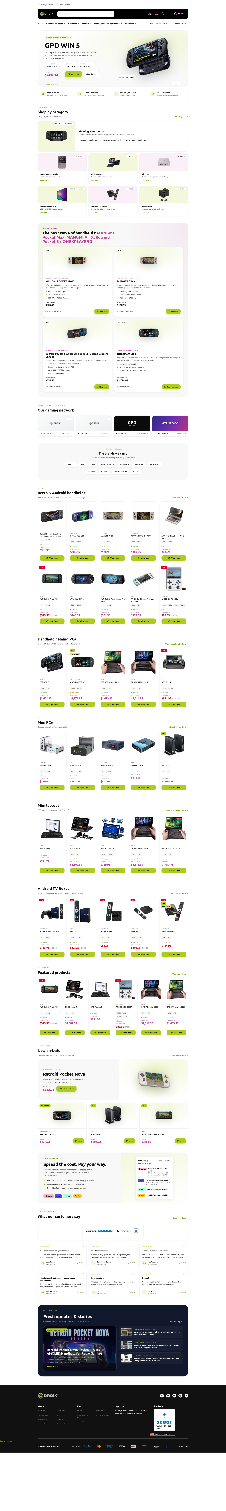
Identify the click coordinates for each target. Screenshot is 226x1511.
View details (89, 76)
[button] (179, 14)
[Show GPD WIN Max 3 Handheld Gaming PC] (45, 84)
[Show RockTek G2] (57, 84)
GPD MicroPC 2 (107, 848)
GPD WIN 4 (166, 682)
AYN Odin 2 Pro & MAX (49, 599)
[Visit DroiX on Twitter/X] (186, 1396)
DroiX (136, 471)
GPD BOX (165, 765)
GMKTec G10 (45, 765)
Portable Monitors (82, 1422)
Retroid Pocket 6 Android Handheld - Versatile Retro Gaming (51, 535)
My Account (61, 1411)
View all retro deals (178, 498)
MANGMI (139, 464)
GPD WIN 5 (44, 682)
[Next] (179, 82)
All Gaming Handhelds (89, 140)
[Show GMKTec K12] (55, 84)
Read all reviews (179, 1218)
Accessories (99, 1422)
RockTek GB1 (106, 931)
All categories (180, 117)
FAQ (58, 1415)
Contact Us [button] (179, 23)
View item (53, 558)
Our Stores (41, 1411)
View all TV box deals (177, 893)
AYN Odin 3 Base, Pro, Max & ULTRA (142, 600)
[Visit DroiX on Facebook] (174, 1396)
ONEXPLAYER (107, 464)
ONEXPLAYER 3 (77, 682)
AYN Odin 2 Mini (77, 599)
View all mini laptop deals (176, 810)
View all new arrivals (178, 1055)
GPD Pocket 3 (46, 848)
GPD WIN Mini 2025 (139, 682)
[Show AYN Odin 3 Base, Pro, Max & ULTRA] (50, 84)
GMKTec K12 (75, 765)
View (80, 1141)
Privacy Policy (42, 1424)
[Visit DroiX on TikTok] (162, 1396)
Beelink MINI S (107, 765)
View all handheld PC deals (175, 644)
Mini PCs (79, 1411)
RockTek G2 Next (168, 931)
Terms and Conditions (64, 1424)
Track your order (47, 4)
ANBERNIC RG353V (169, 599)
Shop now (73, 76)
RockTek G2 (75, 931)
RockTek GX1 (136, 931)
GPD (93, 464)
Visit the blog (175, 1321)
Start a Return (64, 4)
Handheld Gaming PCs (111, 140)
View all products (179, 974)
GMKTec (91, 471)
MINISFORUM (120, 471)
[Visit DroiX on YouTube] (168, 1396)
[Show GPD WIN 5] (47, 84)
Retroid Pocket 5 (77, 536)
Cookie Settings (6, 1441)
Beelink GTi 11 (137, 765)
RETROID (124, 464)
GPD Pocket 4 (76, 848)
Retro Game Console (102, 1415)
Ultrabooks (99, 1411)
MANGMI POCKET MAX (141, 536)
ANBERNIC (155, 464)
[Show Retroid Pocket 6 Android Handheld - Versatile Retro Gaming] (53, 84)
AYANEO (70, 464)
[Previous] (173, 82)
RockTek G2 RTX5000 (49, 931)
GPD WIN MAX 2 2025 (110, 682)
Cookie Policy (61, 1419)
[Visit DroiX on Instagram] (180, 1396)
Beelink (104, 471)
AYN (83, 464)
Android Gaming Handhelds (136, 140)
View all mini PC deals (177, 727)
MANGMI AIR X (107, 536)
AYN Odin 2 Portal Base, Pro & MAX (113, 600)
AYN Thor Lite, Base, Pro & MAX (172, 537)
